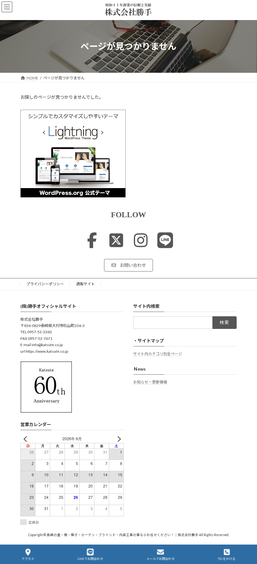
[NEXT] (118, 439)
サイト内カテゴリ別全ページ (157, 353)
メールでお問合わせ (160, 559)
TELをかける (226, 559)
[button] (128, 265)
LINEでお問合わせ (90, 559)
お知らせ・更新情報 (150, 381)
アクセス (28, 559)
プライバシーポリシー (45, 284)
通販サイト (85, 284)
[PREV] (26, 439)
